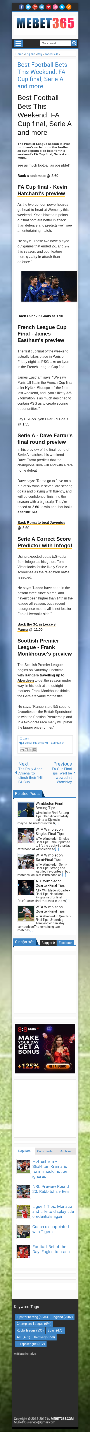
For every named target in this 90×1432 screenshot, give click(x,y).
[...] (57, 823)
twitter (28, 7)
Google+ (35, 7)
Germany (40, 1337)
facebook (21, 7)
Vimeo (62, 7)
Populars (24, 1151)
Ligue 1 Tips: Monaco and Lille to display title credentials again (53, 1211)
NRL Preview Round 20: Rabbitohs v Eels (50, 1189)
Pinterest (48, 7)
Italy (35, 743)
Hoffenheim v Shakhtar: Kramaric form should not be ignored (49, 1169)
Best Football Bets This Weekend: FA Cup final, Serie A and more (42, 75)
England (27, 743)
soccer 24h (43, 743)
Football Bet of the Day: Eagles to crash (51, 1249)
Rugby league (26, 1330)
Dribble (55, 7)
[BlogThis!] (26, 750)
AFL (19, 1337)
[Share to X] (30, 750)
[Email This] (22, 750)
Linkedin (41, 7)
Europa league (27, 1344)
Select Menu (18, 43)
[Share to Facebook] (34, 750)
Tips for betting (56, 743)
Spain (51, 1330)
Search (74, 43)
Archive (65, 1151)
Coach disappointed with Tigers (50, 1229)
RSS (68, 7)
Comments (45, 1151)
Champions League (30, 1323)
